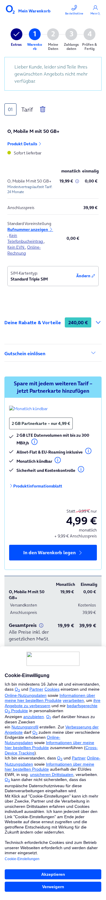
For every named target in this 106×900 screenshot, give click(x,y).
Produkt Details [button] (22, 144)
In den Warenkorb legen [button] (50, 552)
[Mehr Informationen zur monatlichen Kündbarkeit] (28, 408)
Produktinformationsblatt (37, 486)
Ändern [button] (83, 276)
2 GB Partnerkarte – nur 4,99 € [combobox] (41, 423)
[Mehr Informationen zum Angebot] (77, 181)
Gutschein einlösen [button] (24, 353)
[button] (30, 229)
